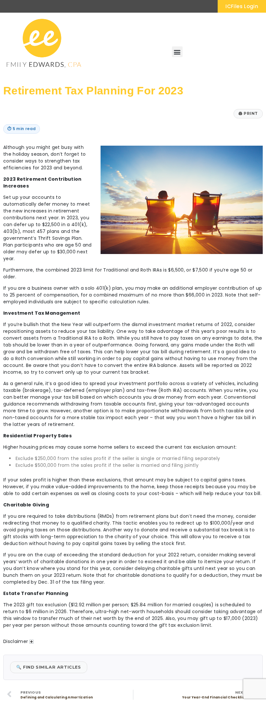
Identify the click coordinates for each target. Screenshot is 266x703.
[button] (177, 51)
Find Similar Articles (48, 667)
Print (248, 113)
